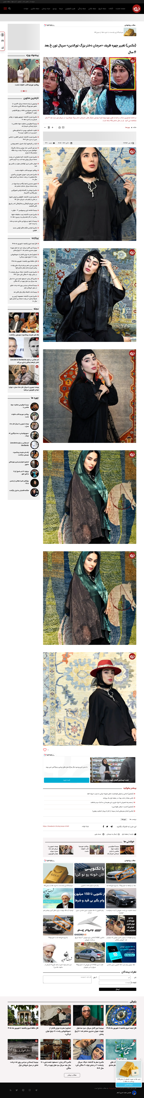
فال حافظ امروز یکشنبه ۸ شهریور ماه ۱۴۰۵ (24, 261)
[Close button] (141, 1061)
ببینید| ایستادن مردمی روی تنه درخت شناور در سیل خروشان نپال (23, 286)
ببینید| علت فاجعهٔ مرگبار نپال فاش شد (25, 292)
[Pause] (92, 781)
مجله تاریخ (102, 8)
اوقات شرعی (6, 2)
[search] (9, 8)
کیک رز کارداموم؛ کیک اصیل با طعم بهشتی (24, 144)
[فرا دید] (136, 8)
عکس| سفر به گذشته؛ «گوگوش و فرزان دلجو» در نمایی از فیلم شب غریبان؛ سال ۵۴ (23, 198)
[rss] (10, 1090)
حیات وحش (46, 8)
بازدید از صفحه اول (127, 834)
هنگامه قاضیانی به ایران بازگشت (19, 490)
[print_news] (59, 128)
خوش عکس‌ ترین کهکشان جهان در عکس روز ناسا (23, 165)
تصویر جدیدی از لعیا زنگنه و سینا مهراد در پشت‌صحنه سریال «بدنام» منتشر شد (24, 185)
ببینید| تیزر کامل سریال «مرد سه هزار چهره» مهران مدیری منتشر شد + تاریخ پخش (23, 249)
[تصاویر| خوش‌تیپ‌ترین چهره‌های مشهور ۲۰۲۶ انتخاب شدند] (34, 464)
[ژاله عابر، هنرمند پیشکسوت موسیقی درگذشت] (24, 322)
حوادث (26, 8)
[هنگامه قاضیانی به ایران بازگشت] (34, 492)
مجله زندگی (82, 8)
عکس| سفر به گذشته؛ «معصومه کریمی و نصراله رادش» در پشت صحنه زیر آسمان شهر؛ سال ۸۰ (23, 298)
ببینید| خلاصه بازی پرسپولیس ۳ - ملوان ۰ (24, 210)
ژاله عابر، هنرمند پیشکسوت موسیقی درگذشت (24, 335)
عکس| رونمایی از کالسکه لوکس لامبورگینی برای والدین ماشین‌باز (24, 191)
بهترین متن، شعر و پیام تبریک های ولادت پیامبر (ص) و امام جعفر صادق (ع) (24, 266)
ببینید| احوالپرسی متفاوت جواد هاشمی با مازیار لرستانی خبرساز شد (113, 850)
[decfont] (45, 128)
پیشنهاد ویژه (32, 55)
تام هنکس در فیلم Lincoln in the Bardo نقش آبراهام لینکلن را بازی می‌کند (24, 361)
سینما (61, 8)
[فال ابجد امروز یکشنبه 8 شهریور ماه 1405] (121, 1015)
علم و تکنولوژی (70, 8)
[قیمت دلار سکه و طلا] (2, 35)
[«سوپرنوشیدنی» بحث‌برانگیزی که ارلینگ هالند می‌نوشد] (34, 435)
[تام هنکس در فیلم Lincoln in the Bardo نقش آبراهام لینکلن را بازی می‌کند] (24, 347)
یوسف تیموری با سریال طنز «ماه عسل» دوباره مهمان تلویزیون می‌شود (53, 851)
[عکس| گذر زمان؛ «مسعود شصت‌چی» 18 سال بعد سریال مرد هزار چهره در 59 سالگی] (55, 1049)
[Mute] (95, 781)
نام (135, 977)
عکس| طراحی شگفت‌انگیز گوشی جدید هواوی (25, 229)
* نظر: (95, 977)
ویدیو (55, 8)
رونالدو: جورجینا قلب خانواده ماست (83, 849)
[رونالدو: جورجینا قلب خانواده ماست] (97, 850)
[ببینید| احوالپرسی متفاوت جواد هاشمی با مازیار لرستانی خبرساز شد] (127, 850)
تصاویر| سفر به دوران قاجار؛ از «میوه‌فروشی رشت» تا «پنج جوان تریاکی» (24, 255)
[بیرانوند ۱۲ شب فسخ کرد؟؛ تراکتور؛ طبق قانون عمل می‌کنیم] (34, 473)
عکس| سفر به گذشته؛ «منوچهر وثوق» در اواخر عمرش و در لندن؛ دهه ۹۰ (23, 118)
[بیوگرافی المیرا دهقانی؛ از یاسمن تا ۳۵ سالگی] (34, 483)
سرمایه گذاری (129, 1085)
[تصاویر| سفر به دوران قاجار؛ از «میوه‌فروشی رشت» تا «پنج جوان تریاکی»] (55, 1015)
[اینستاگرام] (29, 1090)
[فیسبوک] (103, 827)
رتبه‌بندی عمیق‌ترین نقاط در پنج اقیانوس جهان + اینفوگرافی (24, 111)
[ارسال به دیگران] (63, 128)
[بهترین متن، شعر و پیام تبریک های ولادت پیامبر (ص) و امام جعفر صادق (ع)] (121, 1049)
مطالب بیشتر (72, 1075)
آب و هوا (13, 2)
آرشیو (19, 2)
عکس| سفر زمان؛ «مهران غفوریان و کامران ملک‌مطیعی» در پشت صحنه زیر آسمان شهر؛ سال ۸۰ (23, 177)
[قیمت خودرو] (2, 41)
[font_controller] (52, 128)
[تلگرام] (111, 827)
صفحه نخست (120, 8)
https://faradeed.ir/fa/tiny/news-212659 (56, 826)
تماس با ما (26, 2)
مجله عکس (92, 8)
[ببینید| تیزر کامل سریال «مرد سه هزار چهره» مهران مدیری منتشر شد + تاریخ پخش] (88, 1015)
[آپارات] (23, 1090)
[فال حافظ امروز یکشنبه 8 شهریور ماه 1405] (23, 1015)
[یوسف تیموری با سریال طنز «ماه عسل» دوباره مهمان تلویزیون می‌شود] (66, 850)
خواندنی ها (129, 842)
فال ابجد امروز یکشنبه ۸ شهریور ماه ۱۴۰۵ (24, 243)
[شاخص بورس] (2, 48)
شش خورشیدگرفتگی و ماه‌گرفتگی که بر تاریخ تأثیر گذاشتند (23, 205)
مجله (36, 309)
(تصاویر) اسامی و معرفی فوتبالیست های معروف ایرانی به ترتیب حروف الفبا (110, 794)
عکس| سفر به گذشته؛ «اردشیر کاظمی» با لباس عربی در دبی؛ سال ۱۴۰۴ (23, 138)
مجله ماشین (35, 8)
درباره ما (32, 2)
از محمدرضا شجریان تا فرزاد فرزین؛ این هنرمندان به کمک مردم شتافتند (112, 802)
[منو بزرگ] (5, 8)
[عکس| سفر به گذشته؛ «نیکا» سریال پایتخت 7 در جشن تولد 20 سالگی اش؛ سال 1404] (88, 1049)
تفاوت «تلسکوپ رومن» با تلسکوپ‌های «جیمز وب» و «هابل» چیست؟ (25, 131)
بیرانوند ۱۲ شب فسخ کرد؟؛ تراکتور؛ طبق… (21, 472)
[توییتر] (107, 827)
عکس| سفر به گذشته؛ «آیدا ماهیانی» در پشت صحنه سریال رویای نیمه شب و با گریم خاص (23, 158)
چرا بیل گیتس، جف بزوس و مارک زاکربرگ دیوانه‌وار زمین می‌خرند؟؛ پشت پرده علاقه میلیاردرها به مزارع (24, 150)
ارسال (118, 989)
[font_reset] (49, 128)
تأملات (111, 8)
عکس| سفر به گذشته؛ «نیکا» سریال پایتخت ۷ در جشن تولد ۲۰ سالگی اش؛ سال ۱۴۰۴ (23, 273)
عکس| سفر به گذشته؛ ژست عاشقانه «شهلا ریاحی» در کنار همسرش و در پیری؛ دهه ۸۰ (24, 215)
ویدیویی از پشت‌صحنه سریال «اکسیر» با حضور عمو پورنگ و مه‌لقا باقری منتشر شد (24, 105)
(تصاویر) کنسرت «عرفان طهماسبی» (122, 807)
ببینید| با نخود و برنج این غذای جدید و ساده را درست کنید (23, 222)
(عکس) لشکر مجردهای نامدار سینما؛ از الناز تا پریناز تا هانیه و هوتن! (112, 811)
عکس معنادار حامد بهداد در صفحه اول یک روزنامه (118, 798)
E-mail (133, 982)
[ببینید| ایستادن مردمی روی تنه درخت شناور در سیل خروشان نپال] (23, 1049)
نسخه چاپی (98, 834)
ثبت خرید (66, 780)
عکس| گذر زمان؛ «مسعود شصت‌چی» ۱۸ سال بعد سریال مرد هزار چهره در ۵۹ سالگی (23, 280)
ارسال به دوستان (112, 834)
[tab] (26, 91)
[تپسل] (45, 755)
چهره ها (35, 398)
